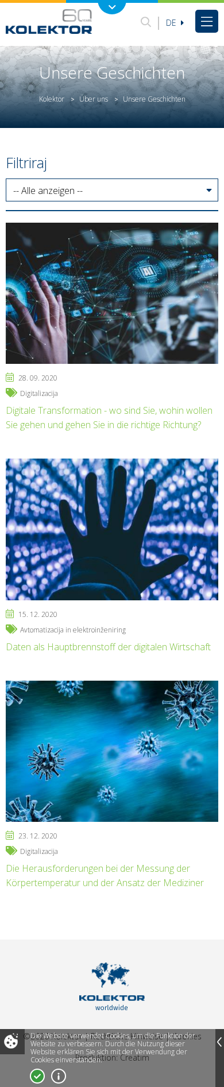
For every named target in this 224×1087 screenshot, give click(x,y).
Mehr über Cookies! (58, 1076)
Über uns (93, 99)
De (172, 22)
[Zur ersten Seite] (49, 21)
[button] (112, 190)
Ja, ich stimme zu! (37, 1076)
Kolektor (51, 99)
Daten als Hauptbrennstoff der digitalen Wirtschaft (108, 646)
